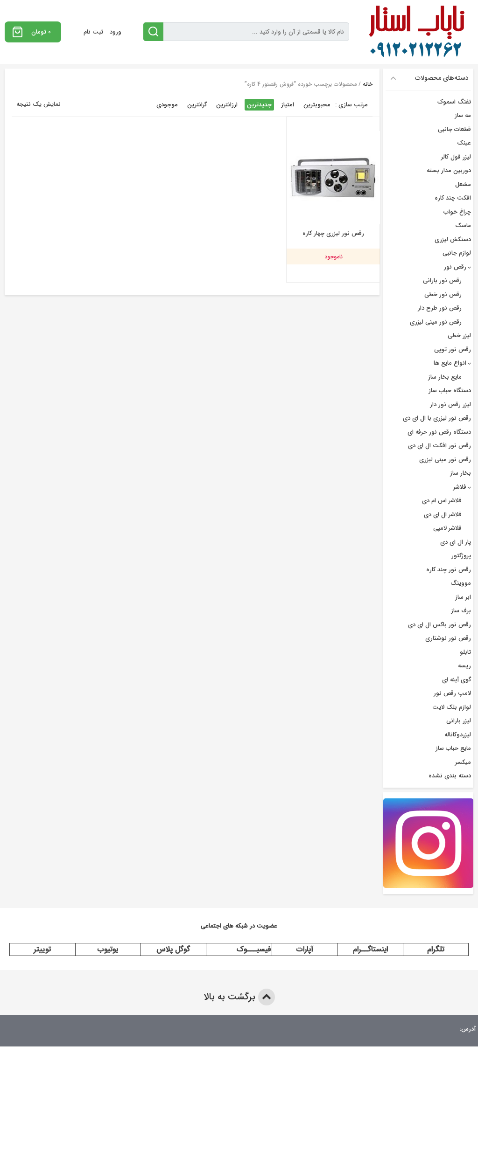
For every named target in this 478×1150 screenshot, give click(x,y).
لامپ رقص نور (452, 693)
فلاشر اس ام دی (442, 501)
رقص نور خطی (443, 294)
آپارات (304, 949)
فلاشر (459, 487)
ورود (115, 32)
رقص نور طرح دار (440, 308)
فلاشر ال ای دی (443, 515)
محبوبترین (316, 105)
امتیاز (287, 105)
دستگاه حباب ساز (450, 390)
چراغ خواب (457, 212)
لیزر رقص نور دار (450, 404)
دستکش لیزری (453, 239)
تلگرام (435, 949)
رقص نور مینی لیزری (436, 322)
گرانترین (197, 105)
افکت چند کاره (453, 198)
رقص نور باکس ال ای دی (439, 625)
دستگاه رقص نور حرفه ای (439, 432)
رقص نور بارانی (442, 280)
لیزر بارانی (458, 721)
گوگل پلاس (173, 949)
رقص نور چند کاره (448, 570)
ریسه (464, 666)
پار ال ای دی (455, 542)
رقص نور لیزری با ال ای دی (437, 418)
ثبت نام (93, 32)
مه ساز (463, 115)
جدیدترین (259, 105)
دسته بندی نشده (450, 776)
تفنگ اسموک (454, 102)
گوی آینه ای (456, 680)
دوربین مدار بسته (449, 170)
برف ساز (461, 611)
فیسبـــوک (254, 949)
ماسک (463, 225)
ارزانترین (227, 105)
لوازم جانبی (457, 253)
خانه (368, 84)
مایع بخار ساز (445, 377)
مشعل (463, 184)
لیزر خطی (459, 335)
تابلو (465, 652)
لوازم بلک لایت (451, 707)
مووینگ (460, 583)
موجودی (167, 105)
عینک (464, 143)
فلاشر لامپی (447, 528)
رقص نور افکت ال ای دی (439, 445)
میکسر (463, 762)
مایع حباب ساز (453, 748)
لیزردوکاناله (457, 735)
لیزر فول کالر (456, 157)
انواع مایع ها (450, 363)
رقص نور (455, 267)
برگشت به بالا (231, 997)
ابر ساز (463, 597)
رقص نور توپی (452, 349)
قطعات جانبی (454, 129)
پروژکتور (461, 556)
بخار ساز (460, 473)
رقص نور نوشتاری (448, 638)
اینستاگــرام (370, 949)
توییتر (42, 949)
